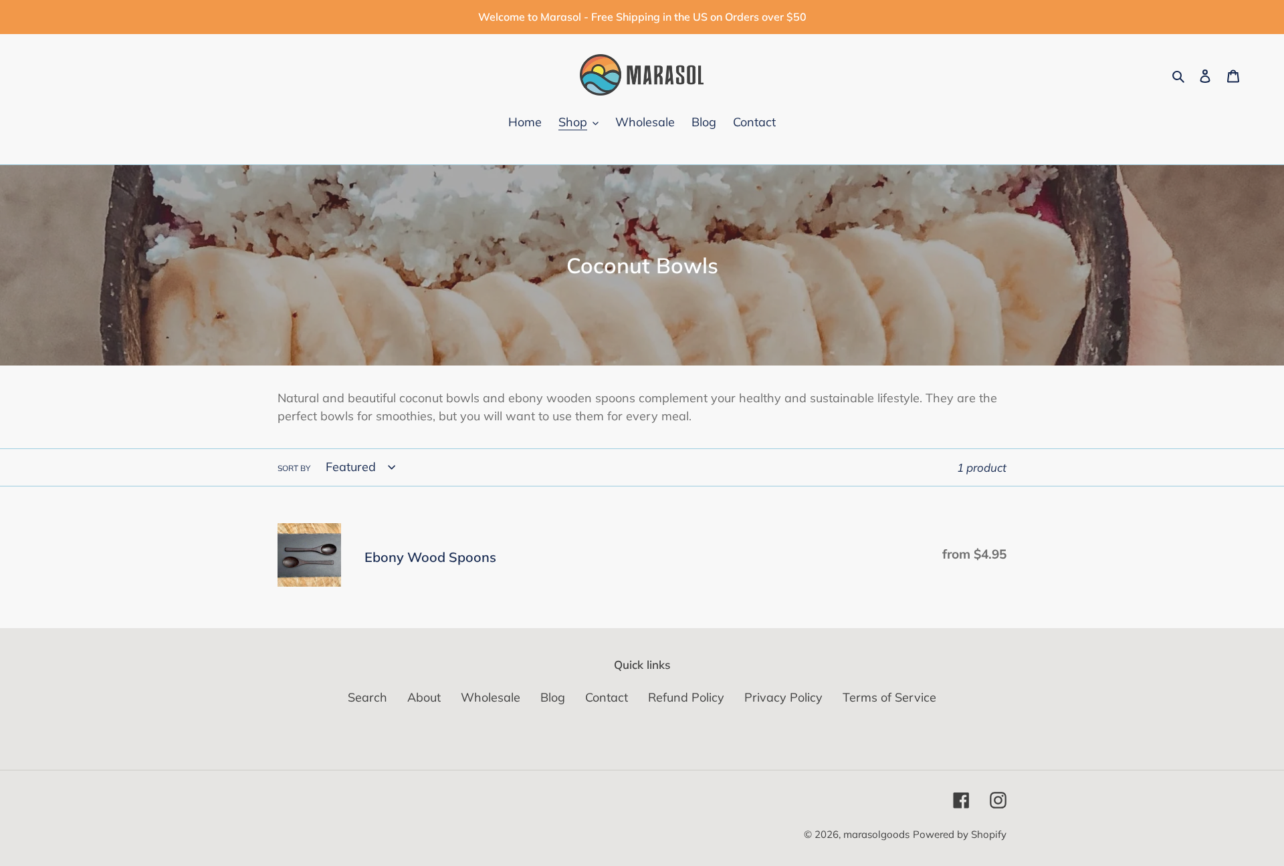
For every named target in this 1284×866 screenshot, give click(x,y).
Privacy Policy (783, 697)
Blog (552, 697)
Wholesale (490, 697)
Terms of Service (889, 697)
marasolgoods (876, 834)
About (424, 697)
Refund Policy (686, 697)
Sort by (294, 468)
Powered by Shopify (959, 834)
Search (367, 697)
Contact (606, 697)
